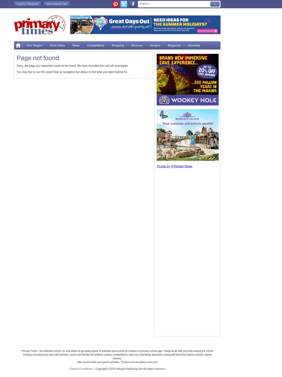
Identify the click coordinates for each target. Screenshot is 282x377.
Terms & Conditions (81, 369)
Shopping (118, 45)
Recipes (155, 45)
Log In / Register (27, 4)
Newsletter (33, 53)
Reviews (137, 45)
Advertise (194, 45)
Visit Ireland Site (56, 4)
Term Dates (57, 45)
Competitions (95, 45)
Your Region (34, 45)
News (76, 45)
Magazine (174, 45)
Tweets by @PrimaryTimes (174, 166)
